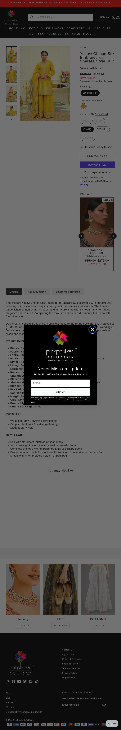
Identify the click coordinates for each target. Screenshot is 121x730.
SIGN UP (60, 392)
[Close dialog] (92, 329)
